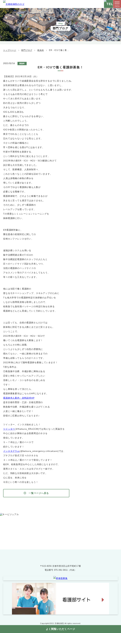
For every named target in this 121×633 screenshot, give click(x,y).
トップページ (9, 50)
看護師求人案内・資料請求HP (19, 398)
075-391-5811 (63, 534)
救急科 (40, 50)
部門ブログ (26, 50)
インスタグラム (11, 451)
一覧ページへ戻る (39, 493)
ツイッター (9, 429)
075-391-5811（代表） (65, 570)
